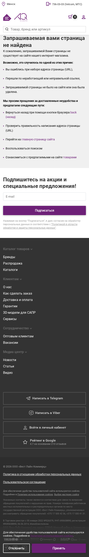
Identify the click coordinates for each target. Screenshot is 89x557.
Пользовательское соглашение (24, 482)
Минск (11, 4)
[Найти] (6, 29)
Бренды (9, 257)
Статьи (8, 366)
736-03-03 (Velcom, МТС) (67, 4)
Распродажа (12, 263)
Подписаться (44, 210)
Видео (8, 373)
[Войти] (83, 16)
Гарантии (10, 306)
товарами (70, 157)
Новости (9, 360)
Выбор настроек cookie (66, 494)
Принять (59, 548)
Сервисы (10, 319)
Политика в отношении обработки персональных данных (42, 474)
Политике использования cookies (35, 494)
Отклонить (16, 548)
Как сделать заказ (17, 293)
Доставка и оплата (18, 300)
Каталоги (10, 270)
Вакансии (10, 343)
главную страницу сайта (38, 139)
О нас (7, 287)
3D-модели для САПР (19, 313)
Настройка (11, 539)
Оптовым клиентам (18, 336)
